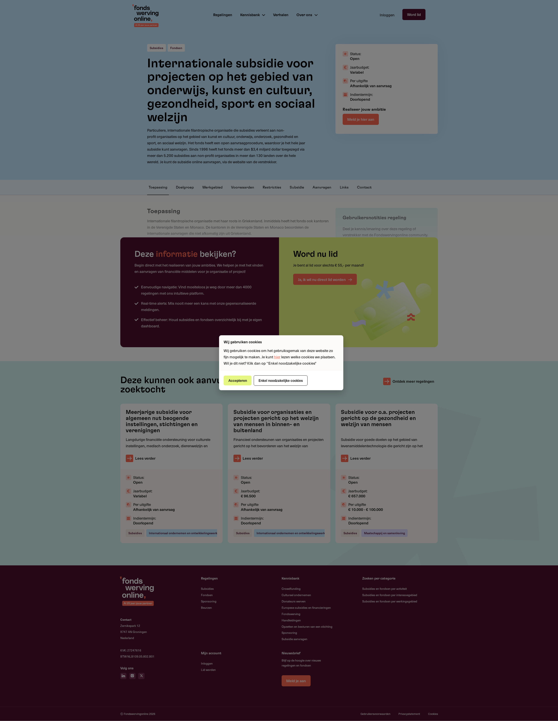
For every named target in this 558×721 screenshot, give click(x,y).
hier (277, 357)
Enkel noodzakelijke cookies (281, 380)
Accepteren (237, 380)
